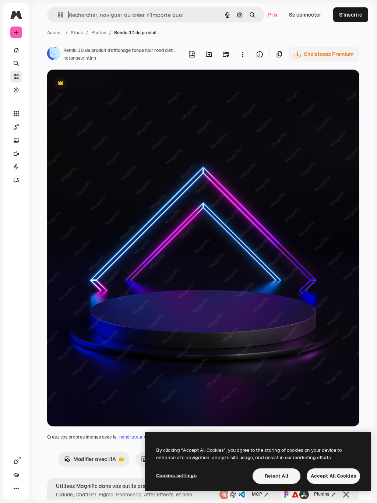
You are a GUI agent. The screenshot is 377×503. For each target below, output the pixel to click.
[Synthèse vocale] (16, 167)
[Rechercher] (16, 63)
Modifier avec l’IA (90, 461)
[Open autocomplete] (57, 15)
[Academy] (16, 475)
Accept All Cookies (333, 476)
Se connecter (305, 14)
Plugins (321, 494)
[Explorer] (16, 90)
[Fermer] (346, 494)
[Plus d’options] (242, 54)
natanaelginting (79, 58)
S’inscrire (350, 14)
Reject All (276, 476)
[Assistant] (16, 180)
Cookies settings (176, 475)
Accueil (55, 33)
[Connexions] (16, 462)
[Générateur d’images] (16, 140)
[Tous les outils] (16, 114)
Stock (77, 33)
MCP (257, 494)
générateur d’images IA (143, 437)
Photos (98, 33)
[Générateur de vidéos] (16, 153)
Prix (273, 14)
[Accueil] (16, 50)
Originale (96, 83)
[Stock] (16, 76)
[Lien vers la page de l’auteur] (53, 54)
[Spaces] (16, 127)
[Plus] (16, 488)
